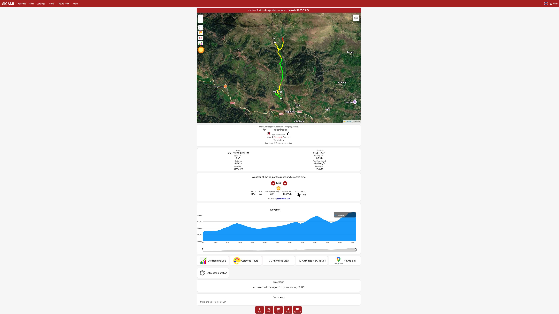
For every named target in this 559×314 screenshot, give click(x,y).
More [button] (75, 3)
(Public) (287, 137)
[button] (554, 3)
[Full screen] (200, 27)
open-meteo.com (283, 199)
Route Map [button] (64, 3)
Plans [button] (31, 3)
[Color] (200, 33)
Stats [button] (51, 3)
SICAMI (8, 4)
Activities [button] (22, 3)
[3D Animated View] (200, 38)
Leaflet (348, 121)
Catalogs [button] (41, 3)
